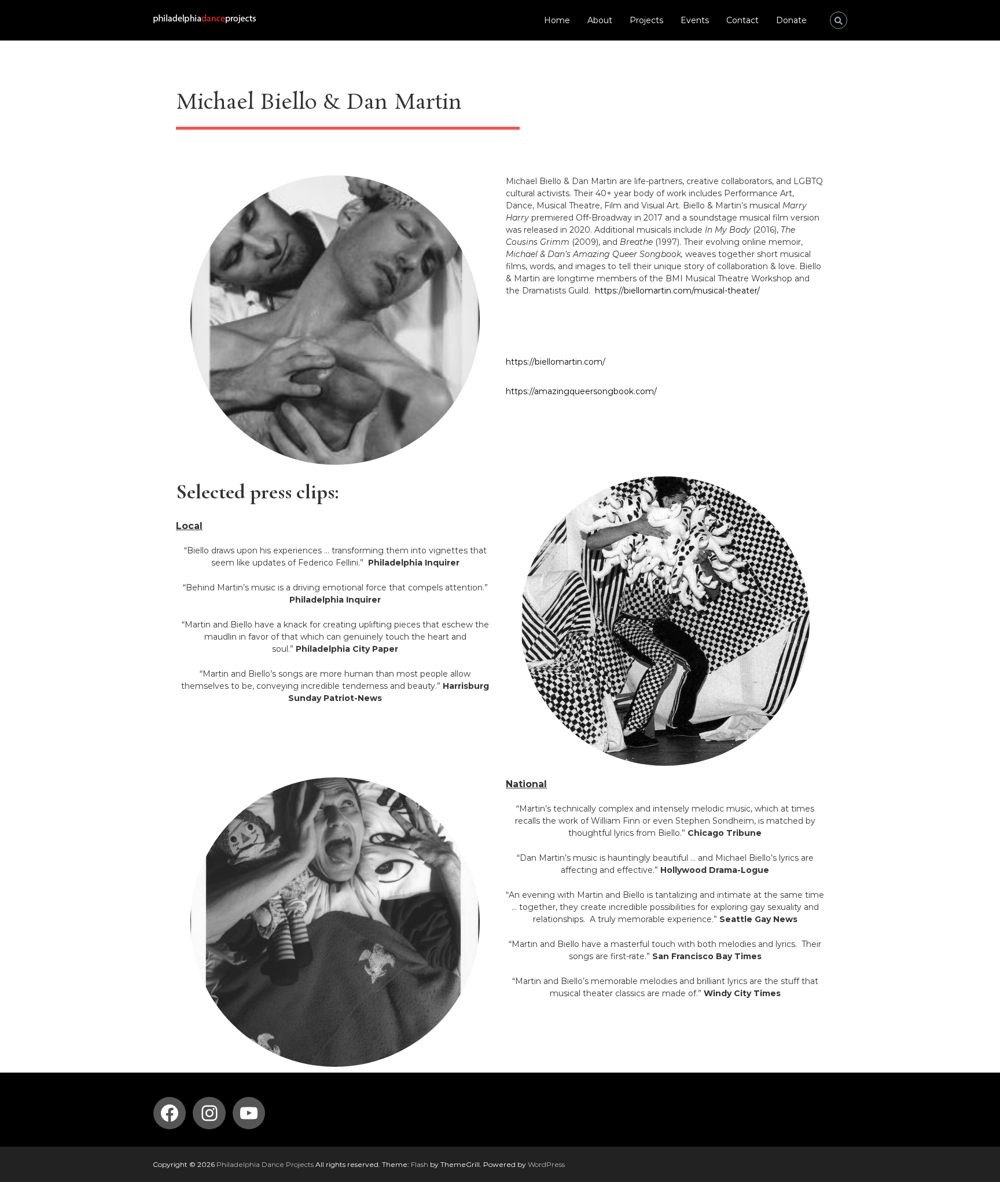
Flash (419, 1164)
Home (557, 20)
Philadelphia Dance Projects (265, 1164)
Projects (646, 20)
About (599, 20)
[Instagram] (209, 1113)
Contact (742, 20)
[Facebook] (169, 1113)
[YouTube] (248, 1113)
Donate (791, 20)
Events (695, 20)
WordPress (546, 1164)
